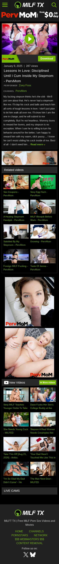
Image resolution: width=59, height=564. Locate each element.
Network (41, 535)
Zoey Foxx (25, 85)
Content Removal (29, 543)
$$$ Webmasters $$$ (29, 539)
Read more (36, 144)
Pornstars (19, 535)
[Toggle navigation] (5, 5)
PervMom (21, 91)
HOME (19, 531)
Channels (36, 531)
